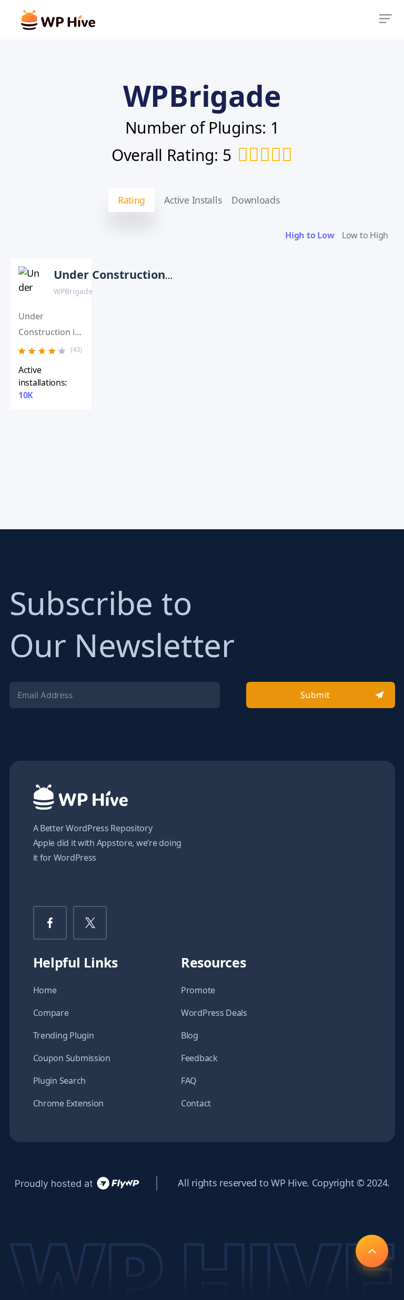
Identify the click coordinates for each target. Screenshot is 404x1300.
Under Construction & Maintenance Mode (172, 274)
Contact (196, 1103)
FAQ (189, 1080)
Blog (189, 1035)
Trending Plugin (63, 1035)
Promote (198, 990)
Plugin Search (59, 1080)
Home (45, 990)
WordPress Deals (214, 1013)
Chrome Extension (68, 1103)
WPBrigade (73, 291)
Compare (51, 1013)
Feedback (199, 1058)
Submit (315, 695)
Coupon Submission (71, 1058)
